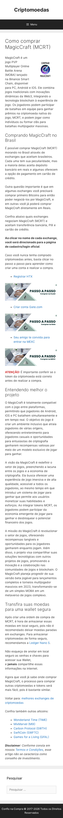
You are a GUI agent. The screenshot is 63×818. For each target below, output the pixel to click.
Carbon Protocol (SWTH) (30, 728)
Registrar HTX (23, 276)
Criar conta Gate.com (28, 307)
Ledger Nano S (39, 643)
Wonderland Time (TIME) (30, 720)
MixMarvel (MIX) (24, 724)
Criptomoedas (31, 10)
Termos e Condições (29, 749)
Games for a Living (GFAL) (31, 737)
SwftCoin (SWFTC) (26, 732)
